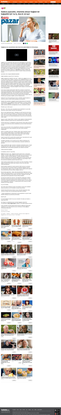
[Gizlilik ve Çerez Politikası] (25, 414)
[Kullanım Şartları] (15, 414)
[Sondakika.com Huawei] (57, 414)
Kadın (24, 3)
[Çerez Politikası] (31, 414)
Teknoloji (13, 3)
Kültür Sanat (19, 3)
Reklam (5, 412)
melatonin (9, 103)
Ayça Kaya (18, 69)
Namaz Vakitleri (39, 409)
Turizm (48, 3)
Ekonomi (24, 409)
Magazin (29, 409)
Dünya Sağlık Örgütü (12, 203)
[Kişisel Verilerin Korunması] (36, 414)
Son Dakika (14, 409)
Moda (29, 3)
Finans (8, 3)
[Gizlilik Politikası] (19, 414)
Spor (26, 409)
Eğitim (53, 3)
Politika (3, 3)
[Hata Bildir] (48, 414)
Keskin (2, 153)
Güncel (18, 409)
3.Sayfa (58, 3)
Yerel (32, 409)
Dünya (21, 409)
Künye (9, 412)
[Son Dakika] (5, 1)
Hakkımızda (2, 412)
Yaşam (39, 3)
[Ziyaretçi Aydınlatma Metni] (43, 414)
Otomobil (33, 3)
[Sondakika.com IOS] (57, 410)
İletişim (7, 412)
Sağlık (43, 3)
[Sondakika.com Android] (57, 412)
